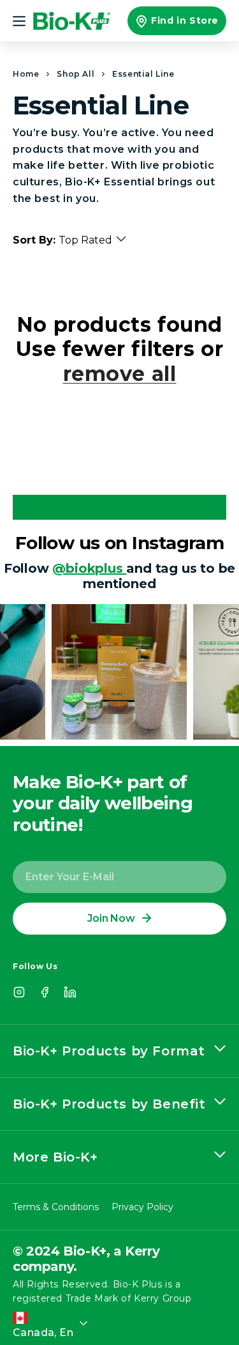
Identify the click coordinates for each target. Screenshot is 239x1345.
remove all (120, 374)
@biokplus (89, 568)
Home (26, 74)
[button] (20, 21)
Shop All (75, 74)
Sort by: (34, 240)
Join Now (110, 918)
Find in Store (185, 20)
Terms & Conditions (56, 1207)
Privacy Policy (142, 1207)
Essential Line (143, 74)
